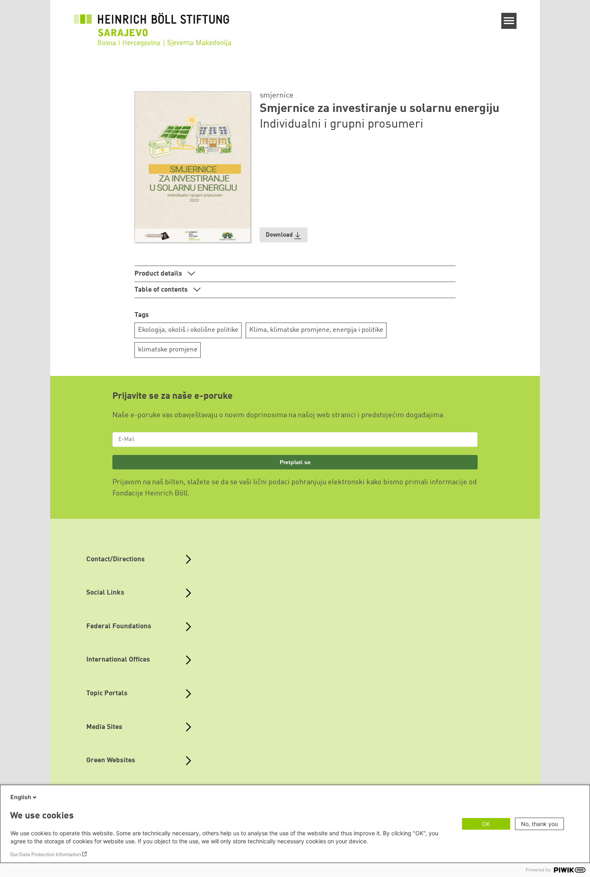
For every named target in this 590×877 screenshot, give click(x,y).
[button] (284, 234)
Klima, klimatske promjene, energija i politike (316, 330)
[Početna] (154, 34)
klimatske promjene (167, 349)
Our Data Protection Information (45, 854)
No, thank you (539, 823)
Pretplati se (295, 462)
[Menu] (509, 21)
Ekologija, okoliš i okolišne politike (188, 330)
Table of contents (161, 289)
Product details (159, 273)
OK (486, 823)
